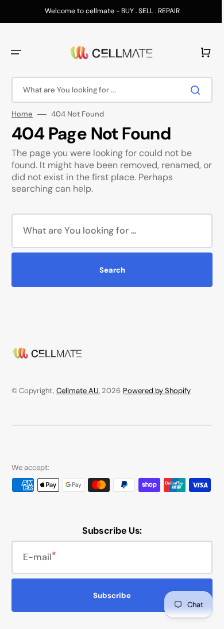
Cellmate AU (77, 390)
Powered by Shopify (157, 390)
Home (22, 114)
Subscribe (108, 607)
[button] (16, 52)
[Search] (189, 90)
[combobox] (107, 90)
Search (108, 270)
